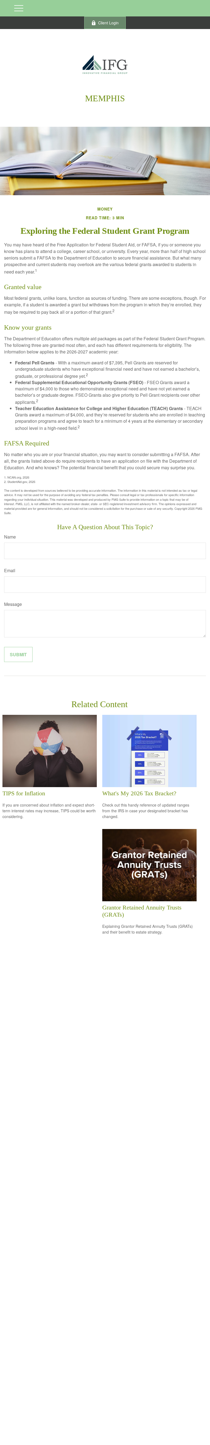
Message (13, 604)
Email (9, 570)
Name (10, 537)
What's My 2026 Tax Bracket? (139, 793)
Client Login (108, 22)
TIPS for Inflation (23, 793)
